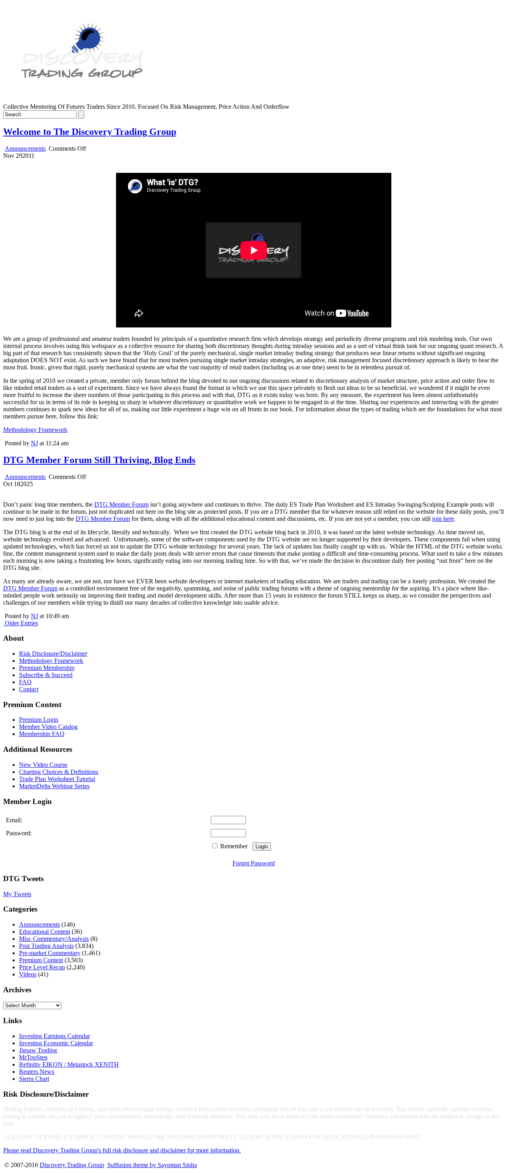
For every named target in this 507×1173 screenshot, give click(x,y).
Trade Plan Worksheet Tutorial (57, 779)
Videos (27, 974)
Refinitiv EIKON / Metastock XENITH (69, 1064)
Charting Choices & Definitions (58, 771)
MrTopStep (33, 1057)
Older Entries (21, 623)
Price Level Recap (42, 967)
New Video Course (43, 764)
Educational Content (44, 931)
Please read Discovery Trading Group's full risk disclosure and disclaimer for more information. (122, 1150)
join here (443, 518)
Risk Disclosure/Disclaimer (53, 653)
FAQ (25, 682)
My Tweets (17, 894)
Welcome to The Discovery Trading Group (89, 132)
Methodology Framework (35, 429)
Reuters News (36, 1071)
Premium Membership (46, 667)
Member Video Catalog (48, 726)
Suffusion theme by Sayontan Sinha (152, 1165)
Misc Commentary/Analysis (54, 938)
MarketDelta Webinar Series (54, 786)
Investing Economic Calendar (56, 1043)
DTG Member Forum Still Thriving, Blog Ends (99, 460)
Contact (28, 689)
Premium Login (38, 719)
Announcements (25, 148)
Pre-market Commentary (49, 953)
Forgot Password (254, 863)
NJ (34, 443)
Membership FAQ (42, 733)
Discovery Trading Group (72, 1165)
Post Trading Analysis (46, 945)
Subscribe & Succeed (45, 675)
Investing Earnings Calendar (54, 1036)
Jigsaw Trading (38, 1050)
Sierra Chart (34, 1078)
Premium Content (41, 960)
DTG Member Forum (121, 504)
